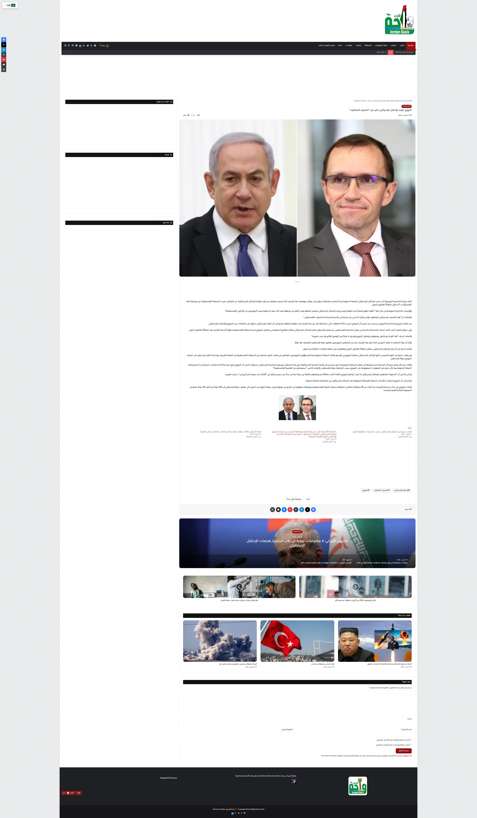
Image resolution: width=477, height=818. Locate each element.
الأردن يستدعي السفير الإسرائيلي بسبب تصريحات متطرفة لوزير (382, 432)
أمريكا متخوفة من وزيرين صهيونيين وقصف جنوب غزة (238, 664)
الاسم (409, 719)
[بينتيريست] (290, 509)
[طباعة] (272, 509)
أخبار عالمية (399, 101)
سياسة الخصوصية (168, 778)
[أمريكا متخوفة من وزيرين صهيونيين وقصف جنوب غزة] (220, 641)
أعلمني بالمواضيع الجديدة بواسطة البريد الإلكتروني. (393, 745)
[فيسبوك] (313, 509)
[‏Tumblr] (295, 509)
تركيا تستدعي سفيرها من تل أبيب (322, 664)
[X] (307, 509)
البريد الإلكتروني (406, 729)
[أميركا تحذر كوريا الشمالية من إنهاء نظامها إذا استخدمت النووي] (375, 641)
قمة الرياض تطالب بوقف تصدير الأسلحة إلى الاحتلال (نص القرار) (230, 432)
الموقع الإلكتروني (287, 729)
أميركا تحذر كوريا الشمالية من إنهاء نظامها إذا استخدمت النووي (389, 664)
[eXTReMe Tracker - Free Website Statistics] (293, 784)
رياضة (394, 45)
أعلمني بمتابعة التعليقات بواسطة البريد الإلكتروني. (393, 740)
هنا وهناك (368, 45)
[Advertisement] (178, 19)
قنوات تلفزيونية (381, 45)
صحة (340, 45)
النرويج (365, 490)
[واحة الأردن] (400, 21)
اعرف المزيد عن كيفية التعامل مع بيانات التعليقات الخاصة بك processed (345, 756)
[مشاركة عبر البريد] (278, 509)
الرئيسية (411, 45)
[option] (297, 543)
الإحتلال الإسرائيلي (401, 490)
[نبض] (80, 46)
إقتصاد (358, 45)
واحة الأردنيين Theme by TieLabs (223, 809)
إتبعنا (167, 155)
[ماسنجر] (284, 509)
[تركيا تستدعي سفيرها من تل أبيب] (297, 641)
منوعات (349, 45)
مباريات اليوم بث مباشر (327, 45)
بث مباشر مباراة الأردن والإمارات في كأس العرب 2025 (368, 52)
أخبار (402, 45)
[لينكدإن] (301, 509)
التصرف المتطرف (381, 490)
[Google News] (294, 499)
